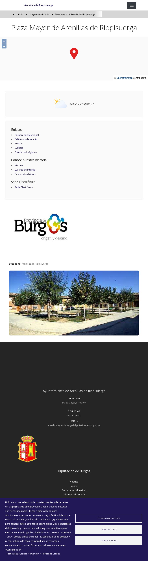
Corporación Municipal (27, 135)
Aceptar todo (108, 540)
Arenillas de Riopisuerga (38, 5)
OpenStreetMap (124, 77)
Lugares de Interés (40, 14)
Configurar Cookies (108, 518)
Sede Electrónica (24, 187)
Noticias (19, 143)
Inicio (20, 14)
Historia (19, 165)
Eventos (19, 147)
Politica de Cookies (51, 553)
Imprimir (34, 553)
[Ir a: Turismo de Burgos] (74, 227)
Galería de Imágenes (26, 152)
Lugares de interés (25, 169)
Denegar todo (108, 529)
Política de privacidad (17, 553)
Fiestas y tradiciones (25, 174)
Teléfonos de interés (26, 139)
